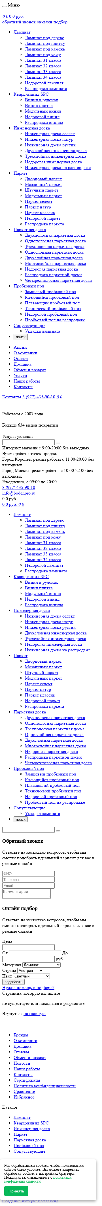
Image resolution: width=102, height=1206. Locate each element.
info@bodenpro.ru (18, 493)
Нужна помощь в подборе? (28, 987)
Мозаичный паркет (43, 184)
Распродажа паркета (44, 224)
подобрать (13, 982)
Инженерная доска (32, 128)
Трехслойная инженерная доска (55, 156)
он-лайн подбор (52, 22)
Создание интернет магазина (30, 1200)
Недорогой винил (42, 116)
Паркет (20, 173)
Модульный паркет (43, 195)
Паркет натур (38, 207)
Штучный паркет (41, 190)
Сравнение (24, 1091)
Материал (11, 964)
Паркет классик (40, 212)
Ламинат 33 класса (43, 71)
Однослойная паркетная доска (54, 252)
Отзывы (21, 1052)
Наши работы (27, 381)
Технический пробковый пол (53, 308)
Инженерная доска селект (50, 133)
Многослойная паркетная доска (55, 263)
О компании (25, 352)
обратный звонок (19, 22)
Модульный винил (43, 111)
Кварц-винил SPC (31, 94)
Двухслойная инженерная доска (56, 150)
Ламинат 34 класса (43, 77)
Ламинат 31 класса (43, 60)
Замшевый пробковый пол (50, 291)
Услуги (20, 375)
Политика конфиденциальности (45, 1085)
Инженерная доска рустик (50, 145)
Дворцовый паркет (43, 178)
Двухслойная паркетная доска (54, 257)
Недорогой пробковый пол (51, 314)
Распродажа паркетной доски (53, 274)
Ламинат (22, 32)
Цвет (7, 976)
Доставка (22, 364)
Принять (16, 1191)
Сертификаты (27, 1080)
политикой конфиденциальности (38, 1179)
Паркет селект (38, 201)
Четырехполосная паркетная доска (58, 280)
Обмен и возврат (30, 369)
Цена (7, 941)
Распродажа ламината (46, 88)
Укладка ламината (42, 331)
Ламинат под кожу (43, 54)
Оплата (21, 358)
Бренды (21, 1035)
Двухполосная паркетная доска (55, 235)
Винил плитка (39, 105)
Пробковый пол (29, 286)
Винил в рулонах (41, 99)
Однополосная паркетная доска (55, 240)
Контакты (23, 386)
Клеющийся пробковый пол (52, 297)
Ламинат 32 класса (43, 66)
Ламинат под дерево (44, 37)
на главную (35, 1013)
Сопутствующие (29, 325)
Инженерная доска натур (49, 139)
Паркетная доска (30, 229)
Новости (22, 1063)
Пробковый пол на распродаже (55, 319)
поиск (21, 337)
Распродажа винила (44, 122)
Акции (20, 347)
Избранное (24, 1097)
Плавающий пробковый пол (52, 303)
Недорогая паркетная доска (51, 269)
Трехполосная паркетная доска (54, 246)
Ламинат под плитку (45, 43)
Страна (9, 970)
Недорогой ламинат (44, 82)
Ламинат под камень (45, 49)
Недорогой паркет (42, 218)
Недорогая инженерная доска (53, 161)
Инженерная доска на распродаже (58, 167)
